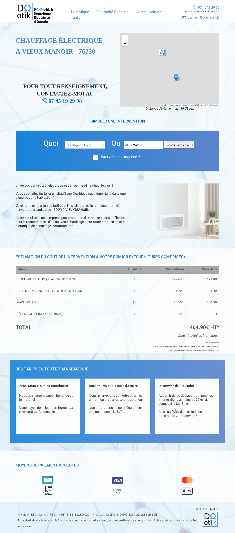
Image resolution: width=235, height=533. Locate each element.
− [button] (125, 43)
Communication (148, 12)
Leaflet (164, 105)
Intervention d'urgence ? (120, 157)
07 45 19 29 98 (208, 7)
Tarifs (75, 17)
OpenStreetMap (186, 105)
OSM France (212, 105)
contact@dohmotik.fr (203, 17)
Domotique (80, 12)
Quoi (51, 143)
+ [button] (125, 38)
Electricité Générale (112, 12)
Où (115, 143)
